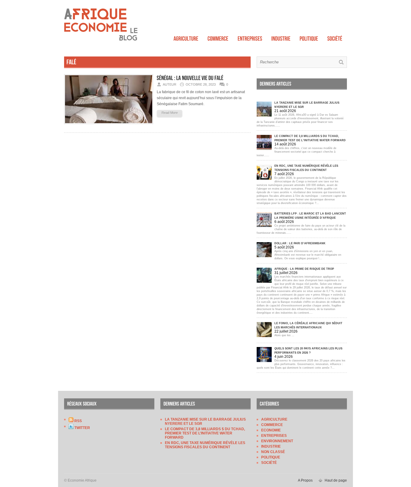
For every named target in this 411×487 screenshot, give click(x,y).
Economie (271, 430)
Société (269, 463)
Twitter (81, 428)
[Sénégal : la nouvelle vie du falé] (108, 126)
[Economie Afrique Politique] (309, 37)
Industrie (271, 446)
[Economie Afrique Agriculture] (186, 37)
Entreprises (274, 436)
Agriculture (274, 419)
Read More (170, 112)
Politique (270, 457)
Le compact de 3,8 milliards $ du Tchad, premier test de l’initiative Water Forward (205, 433)
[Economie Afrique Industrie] (281, 37)
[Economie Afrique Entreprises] (250, 37)
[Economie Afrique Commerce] (218, 37)
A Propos (305, 480)
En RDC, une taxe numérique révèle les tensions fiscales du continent (205, 445)
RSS (77, 421)
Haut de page (336, 480)
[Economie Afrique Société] (335, 37)
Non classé (273, 452)
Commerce (272, 425)
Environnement (277, 441)
